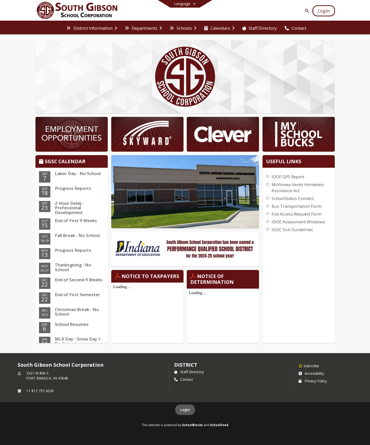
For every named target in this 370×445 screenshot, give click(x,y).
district (185, 364)
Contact (186, 379)
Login (185, 409)
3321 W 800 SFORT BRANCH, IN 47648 (47, 376)
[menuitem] (91, 27)
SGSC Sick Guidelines (292, 229)
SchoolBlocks (192, 425)
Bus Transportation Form (296, 206)
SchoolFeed (219, 425)
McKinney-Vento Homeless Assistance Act (298, 187)
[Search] (306, 10)
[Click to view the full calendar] (42, 161)
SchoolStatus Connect (293, 198)
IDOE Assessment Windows (298, 222)
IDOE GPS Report (288, 177)
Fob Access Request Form (297, 214)
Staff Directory (192, 371)
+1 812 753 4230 (40, 390)
